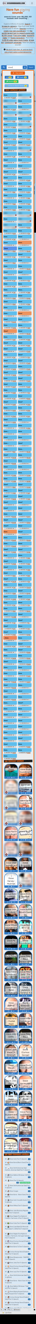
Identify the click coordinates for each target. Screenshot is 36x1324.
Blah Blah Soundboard (10, 192)
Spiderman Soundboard (25, 105)
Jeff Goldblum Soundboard (10, 157)
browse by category (9, 26)
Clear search (19, 73)
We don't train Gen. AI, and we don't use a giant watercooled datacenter (19, 50)
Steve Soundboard (26, 186)
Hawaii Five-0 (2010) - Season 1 (25, 747)
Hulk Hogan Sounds (10, 133)
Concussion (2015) (24, 642)
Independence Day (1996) (25, 547)
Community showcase (13, 42)
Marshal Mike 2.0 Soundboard (25, 222)
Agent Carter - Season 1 (11, 493)
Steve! (20, 118)
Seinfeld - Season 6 (10, 642)
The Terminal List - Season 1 (25, 234)
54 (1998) (14, 617)
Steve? (6, 148)
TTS (9, 1309)
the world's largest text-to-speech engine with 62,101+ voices (18, 33)
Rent (14, 451)
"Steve (6, 248)
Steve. (6, 95)
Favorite (22, 28)
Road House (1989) (26, 599)
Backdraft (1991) (24, 465)
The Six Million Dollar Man (25, 352)
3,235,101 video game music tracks (15, 40)
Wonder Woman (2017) (11, 517)
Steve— (20, 626)
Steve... (20, 290)
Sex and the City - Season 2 (25, 269)
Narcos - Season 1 (27, 611)
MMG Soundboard (26, 122)
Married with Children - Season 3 (10, 499)
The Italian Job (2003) (10, 623)
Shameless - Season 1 (10, 276)
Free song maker (19, 35)
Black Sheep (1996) (11, 487)
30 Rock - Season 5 (26, 523)
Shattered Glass (25, 423)
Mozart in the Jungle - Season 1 (10, 393)
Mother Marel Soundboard (25, 228)
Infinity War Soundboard (26, 192)
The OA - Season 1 (27, 647)
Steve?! (6, 526)
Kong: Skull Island (26, 417)
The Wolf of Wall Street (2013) (10, 605)
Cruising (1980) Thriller (26, 682)
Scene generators (18, 38)
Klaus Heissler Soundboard (24, 210)
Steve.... (6, 431)
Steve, (20, 414)
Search (27, 24)
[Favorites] (5, 1309)
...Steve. (6, 638)
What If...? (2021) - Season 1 (10, 263)
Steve (20, 101)
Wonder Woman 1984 (26, 452)
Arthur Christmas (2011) (25, 405)
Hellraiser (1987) (10, 470)
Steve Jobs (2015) (26, 558)
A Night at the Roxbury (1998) (10, 599)
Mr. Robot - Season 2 (24, 623)
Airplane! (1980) (10, 571)
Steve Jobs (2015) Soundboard (25, 257)
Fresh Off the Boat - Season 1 (24, 499)
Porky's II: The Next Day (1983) (25, 517)
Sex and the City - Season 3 (25, 540)
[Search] (1, 1309)
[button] (34, 1309)
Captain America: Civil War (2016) (25, 635)
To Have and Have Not (11, 476)
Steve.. (20, 242)
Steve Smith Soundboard (10, 210)
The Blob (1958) (26, 605)
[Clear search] (25, 67)
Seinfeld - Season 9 (26, 481)
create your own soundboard (15, 31)
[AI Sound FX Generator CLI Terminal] (12, 1309)
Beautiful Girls (24, 435)
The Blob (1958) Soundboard (10, 293)
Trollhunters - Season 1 (10, 665)
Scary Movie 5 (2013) (25, 493)
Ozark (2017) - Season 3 (25, 328)
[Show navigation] (32, 3)
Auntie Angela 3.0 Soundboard (25, 216)
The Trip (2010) (26, 393)
